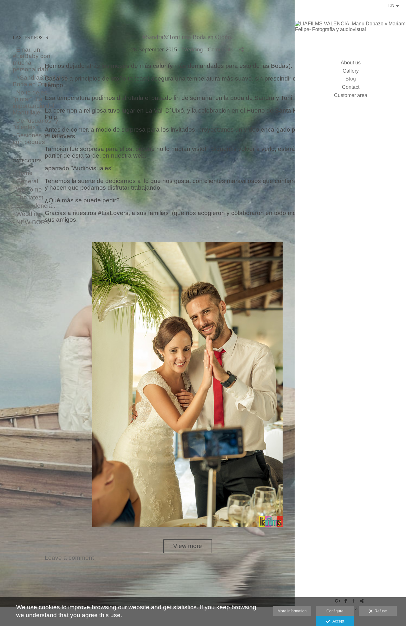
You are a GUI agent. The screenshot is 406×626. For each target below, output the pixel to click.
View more (187, 546)
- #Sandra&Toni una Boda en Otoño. (40, 81)
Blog (350, 79)
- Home (23, 173)
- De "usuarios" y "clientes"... (35, 124)
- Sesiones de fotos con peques (39, 138)
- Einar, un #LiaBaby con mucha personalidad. (31, 59)
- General (25, 181)
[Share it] (241, 49)
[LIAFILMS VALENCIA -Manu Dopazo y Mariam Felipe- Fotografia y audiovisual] (350, 29)
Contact (350, 87)
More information (292, 611)
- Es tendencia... (35, 205)
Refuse (380, 611)
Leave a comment (69, 557)
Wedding (192, 50)
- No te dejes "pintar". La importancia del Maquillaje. (33, 102)
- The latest (28, 197)
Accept (337, 621)
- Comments (219, 50)
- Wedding (27, 214)
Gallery (351, 71)
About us (351, 62)
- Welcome (27, 189)
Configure (335, 611)
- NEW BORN (31, 222)
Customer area (350, 95)
